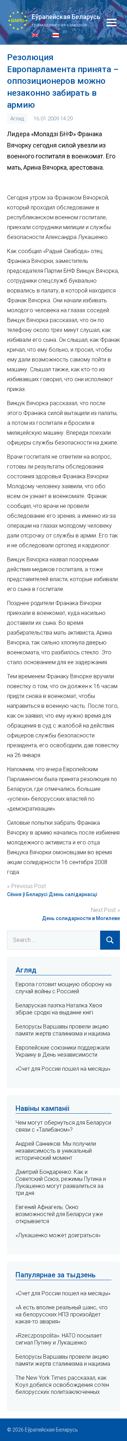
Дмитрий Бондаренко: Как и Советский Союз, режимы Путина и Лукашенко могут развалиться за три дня (61, 1182)
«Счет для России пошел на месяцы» (63, 1068)
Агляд (17, 118)
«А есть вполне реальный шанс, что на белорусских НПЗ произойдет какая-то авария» (62, 1314)
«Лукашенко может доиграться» (58, 1235)
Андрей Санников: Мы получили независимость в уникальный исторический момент (56, 1150)
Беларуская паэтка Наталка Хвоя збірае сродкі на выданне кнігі (59, 1009)
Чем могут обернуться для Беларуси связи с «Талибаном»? (63, 1126)
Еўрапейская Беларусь (66, 16)
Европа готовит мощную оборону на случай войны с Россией (63, 988)
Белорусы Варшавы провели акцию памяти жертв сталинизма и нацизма (63, 1030)
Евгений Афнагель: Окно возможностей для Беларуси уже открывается (59, 1214)
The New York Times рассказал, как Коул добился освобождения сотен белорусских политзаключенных (62, 1384)
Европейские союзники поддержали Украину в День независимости (63, 1051)
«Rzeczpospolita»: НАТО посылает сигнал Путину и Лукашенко (59, 1339)
